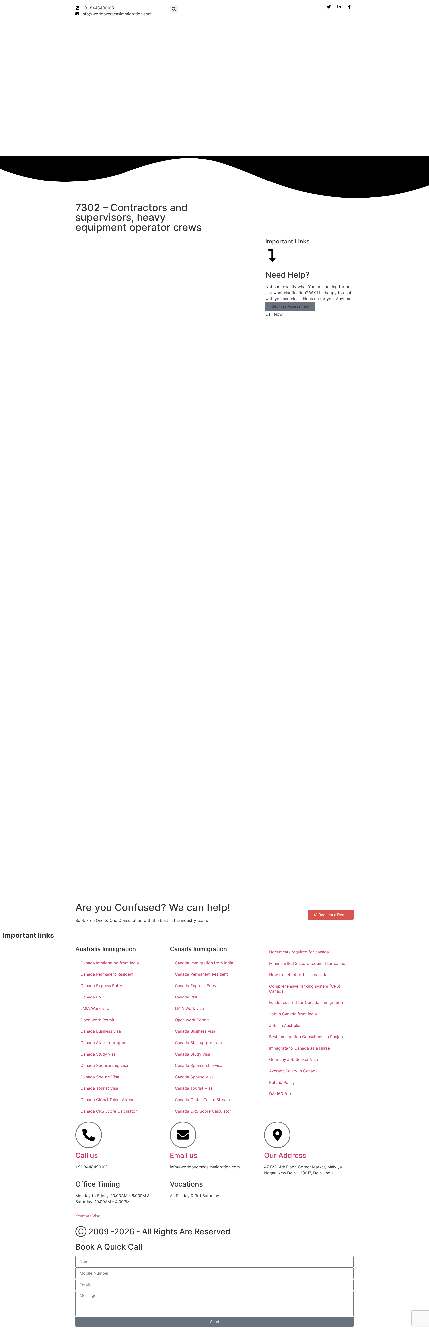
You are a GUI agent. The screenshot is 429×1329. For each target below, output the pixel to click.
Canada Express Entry (101, 985)
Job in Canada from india (293, 1013)
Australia (138, 146)
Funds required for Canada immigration (306, 1002)
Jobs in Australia (284, 1025)
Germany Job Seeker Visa (293, 1059)
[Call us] (88, 1135)
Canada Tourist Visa (99, 1088)
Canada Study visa (98, 1054)
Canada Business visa (100, 1031)
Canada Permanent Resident (107, 974)
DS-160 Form (281, 1093)
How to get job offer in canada (298, 974)
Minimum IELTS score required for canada (308, 963)
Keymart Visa (87, 1215)
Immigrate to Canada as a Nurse (299, 1048)
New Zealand (168, 146)
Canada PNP (92, 997)
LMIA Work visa (94, 1008)
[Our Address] (277, 1135)
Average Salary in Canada (293, 1070)
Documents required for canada (299, 951)
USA (211, 146)
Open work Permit (97, 1019)
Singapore (341, 146)
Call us (86, 1155)
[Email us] (183, 1135)
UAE (230, 146)
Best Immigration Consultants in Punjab (306, 1036)
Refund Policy (282, 1082)
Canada (79, 146)
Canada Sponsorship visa (104, 1065)
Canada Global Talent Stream (108, 1099)
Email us (183, 1155)
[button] (174, 9)
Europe (252, 146)
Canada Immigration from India (109, 962)
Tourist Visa (310, 146)
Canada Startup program (104, 1042)
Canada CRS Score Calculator (108, 1111)
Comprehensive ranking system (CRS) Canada (304, 989)
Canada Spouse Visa (99, 1076)
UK (193, 146)
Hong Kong (279, 146)
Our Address (285, 1155)
